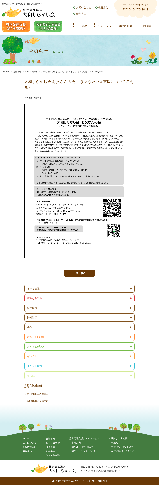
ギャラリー (33, 356)
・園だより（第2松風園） (122, 446)
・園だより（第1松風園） (82, 446)
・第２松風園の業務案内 (36, 401)
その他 (31, 375)
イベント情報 (31, 71)
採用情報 (32, 307)
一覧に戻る (79, 273)
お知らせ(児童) (35, 336)
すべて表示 (33, 288)
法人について (105, 26)
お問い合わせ (83, 7)
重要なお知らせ (36, 298)
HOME (83, 26)
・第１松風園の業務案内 (36, 394)
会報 (29, 327)
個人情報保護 (53, 455)
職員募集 (103, 7)
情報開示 (146, 26)
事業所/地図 (125, 26)
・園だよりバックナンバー (83, 451)
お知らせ (17, 71)
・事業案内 (75, 442)
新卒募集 (81, 13)
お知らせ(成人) (35, 346)
